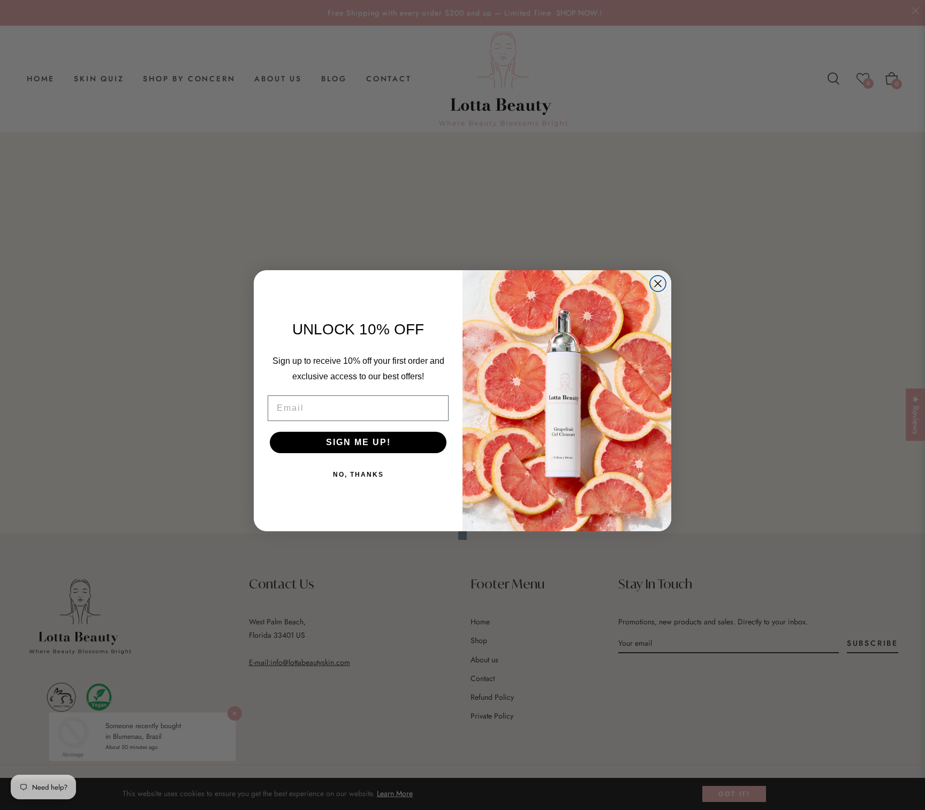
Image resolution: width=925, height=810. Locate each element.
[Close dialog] (658, 284)
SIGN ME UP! (358, 442)
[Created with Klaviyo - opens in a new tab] (462, 535)
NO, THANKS (358, 474)
